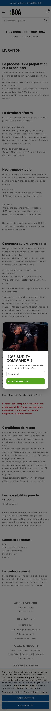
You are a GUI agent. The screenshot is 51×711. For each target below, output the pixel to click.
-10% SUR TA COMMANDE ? (19, 359)
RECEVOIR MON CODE (18, 381)
